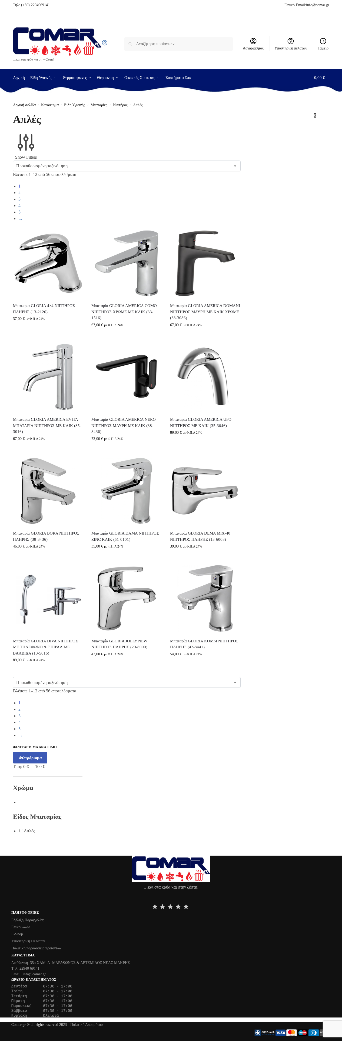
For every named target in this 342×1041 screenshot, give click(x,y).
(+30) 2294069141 (35, 5)
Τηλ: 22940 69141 (25, 968)
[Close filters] (14, 852)
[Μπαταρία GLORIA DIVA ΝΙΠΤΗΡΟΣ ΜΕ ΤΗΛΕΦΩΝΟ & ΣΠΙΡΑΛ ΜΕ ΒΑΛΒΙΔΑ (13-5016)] (48, 598)
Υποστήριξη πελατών (290, 48)
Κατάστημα (50, 105)
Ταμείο (323, 48)
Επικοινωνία (20, 927)
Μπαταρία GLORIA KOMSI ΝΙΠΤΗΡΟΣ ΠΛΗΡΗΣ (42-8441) (204, 644)
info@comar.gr (317, 5)
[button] (321, 96)
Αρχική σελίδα (24, 105)
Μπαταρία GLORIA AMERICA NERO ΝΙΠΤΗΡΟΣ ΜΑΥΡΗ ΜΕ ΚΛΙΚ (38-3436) (123, 425)
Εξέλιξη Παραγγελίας (27, 920)
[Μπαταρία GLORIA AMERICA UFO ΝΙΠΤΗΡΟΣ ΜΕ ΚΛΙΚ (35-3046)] (205, 377)
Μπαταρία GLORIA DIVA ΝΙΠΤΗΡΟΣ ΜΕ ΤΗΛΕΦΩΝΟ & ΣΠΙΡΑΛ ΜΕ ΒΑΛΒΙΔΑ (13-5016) (45, 647)
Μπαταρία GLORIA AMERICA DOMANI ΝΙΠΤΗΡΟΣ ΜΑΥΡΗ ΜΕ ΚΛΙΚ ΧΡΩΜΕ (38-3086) (205, 311)
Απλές (29, 831)
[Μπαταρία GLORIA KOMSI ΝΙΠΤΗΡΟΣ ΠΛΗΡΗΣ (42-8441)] (205, 598)
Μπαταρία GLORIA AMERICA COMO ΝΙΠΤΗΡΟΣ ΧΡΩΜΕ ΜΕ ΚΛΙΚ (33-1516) (124, 311)
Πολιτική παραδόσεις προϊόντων (36, 948)
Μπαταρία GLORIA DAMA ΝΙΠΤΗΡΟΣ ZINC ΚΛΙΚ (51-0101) (125, 536)
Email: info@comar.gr (28, 974)
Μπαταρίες (99, 105)
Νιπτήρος (120, 105)
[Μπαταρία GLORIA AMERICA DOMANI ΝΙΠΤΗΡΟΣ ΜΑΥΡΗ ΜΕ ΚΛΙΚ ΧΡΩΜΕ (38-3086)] (205, 263)
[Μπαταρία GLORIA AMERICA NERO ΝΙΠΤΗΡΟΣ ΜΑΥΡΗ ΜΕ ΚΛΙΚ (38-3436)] (126, 377)
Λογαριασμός (253, 48)
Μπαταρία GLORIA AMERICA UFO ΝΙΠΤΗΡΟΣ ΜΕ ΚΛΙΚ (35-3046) (200, 422)
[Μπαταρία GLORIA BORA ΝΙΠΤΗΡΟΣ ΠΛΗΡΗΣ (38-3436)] (48, 491)
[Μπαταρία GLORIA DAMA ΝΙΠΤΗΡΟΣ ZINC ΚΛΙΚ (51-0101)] (126, 491)
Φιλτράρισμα (30, 758)
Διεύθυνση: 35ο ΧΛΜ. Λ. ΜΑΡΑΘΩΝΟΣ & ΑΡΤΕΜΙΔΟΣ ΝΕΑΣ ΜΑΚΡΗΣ (70, 963)
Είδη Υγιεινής (74, 105)
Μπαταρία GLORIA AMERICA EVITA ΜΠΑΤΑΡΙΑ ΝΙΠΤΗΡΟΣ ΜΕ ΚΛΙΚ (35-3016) (47, 425)
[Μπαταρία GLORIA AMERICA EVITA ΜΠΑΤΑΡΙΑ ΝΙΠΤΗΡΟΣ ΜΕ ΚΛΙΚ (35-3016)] (48, 377)
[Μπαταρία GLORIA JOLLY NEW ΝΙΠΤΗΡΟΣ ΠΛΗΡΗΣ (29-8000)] (126, 598)
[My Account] (104, 44)
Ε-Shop (17, 934)
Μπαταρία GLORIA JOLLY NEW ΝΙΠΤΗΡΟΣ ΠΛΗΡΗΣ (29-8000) (119, 644)
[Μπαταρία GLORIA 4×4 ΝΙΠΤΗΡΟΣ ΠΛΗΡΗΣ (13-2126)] (48, 263)
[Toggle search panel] (109, 43)
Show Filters (26, 157)
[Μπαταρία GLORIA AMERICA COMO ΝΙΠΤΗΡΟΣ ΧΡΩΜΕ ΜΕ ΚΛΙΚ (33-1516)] (126, 263)
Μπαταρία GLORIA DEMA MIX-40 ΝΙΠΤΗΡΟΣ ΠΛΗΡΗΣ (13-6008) (200, 536)
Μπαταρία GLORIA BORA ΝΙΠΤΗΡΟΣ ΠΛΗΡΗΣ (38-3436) (46, 536)
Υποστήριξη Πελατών (28, 941)
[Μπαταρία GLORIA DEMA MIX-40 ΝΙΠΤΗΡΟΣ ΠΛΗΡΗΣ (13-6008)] (205, 491)
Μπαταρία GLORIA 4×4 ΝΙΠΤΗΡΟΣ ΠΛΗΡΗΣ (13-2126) (44, 308)
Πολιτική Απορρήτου (86, 1025)
